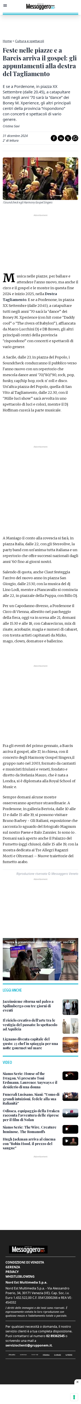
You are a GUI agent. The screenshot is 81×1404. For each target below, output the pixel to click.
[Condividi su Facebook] (54, 138)
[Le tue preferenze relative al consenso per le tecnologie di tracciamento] (74, 1397)
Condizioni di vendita (25, 1262)
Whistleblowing (20, 1276)
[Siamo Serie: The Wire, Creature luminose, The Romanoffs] (70, 1129)
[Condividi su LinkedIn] (61, 138)
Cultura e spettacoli (29, 41)
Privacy (12, 1272)
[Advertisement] (40, 24)
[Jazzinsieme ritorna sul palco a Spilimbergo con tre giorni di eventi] (70, 1007)
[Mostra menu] (5, 5)
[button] (40, 958)
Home (7, 41)
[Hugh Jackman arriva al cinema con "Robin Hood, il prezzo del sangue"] (70, 1141)
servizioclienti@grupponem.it (29, 1345)
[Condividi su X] (68, 138)
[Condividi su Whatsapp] (75, 138)
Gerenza (13, 1267)
